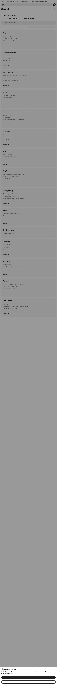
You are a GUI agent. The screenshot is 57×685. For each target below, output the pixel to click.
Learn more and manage (7, 673)
